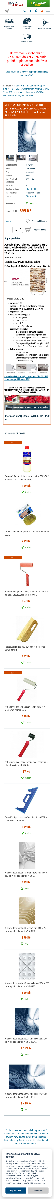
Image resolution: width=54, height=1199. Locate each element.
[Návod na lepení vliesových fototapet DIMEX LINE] (27, 368)
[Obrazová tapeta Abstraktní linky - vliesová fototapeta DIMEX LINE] (10, 158)
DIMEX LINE (31, 189)
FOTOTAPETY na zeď (24, 85)
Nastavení (38, 1190)
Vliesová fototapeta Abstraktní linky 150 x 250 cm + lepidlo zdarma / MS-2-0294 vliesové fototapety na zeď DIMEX (26, 92)
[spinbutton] (16, 230)
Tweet (8, 221)
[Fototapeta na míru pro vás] (27, 402)
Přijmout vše (15, 1190)
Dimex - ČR (31, 196)
